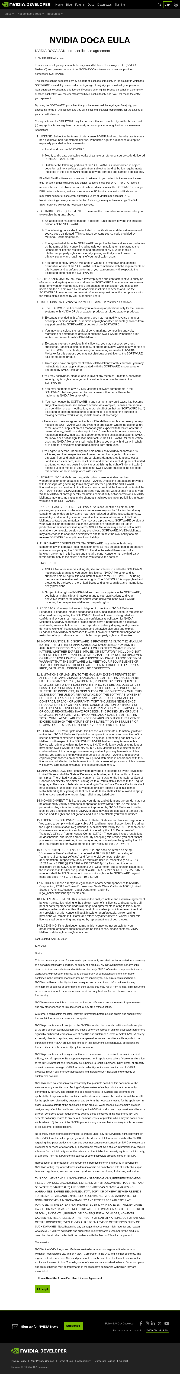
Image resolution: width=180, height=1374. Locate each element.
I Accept (42, 1289)
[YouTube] (166, 1323)
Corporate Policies (105, 1360)
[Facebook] (141, 1323)
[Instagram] (147, 1323)
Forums (80, 4)
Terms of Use (65, 1360)
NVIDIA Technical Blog (157, 1330)
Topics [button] (7, 13)
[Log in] (176, 4)
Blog (69, 4)
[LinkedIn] (153, 1323)
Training (120, 4)
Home (59, 4)
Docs (91, 4)
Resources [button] (53, 13)
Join (167, 4)
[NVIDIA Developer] (26, 4)
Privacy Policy (18, 1360)
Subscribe (73, 1326)
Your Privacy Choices (42, 1360)
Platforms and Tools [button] (29, 13)
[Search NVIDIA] (160, 4)
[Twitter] (160, 1323)
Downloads (104, 4)
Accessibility (84, 1360)
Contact (123, 1360)
